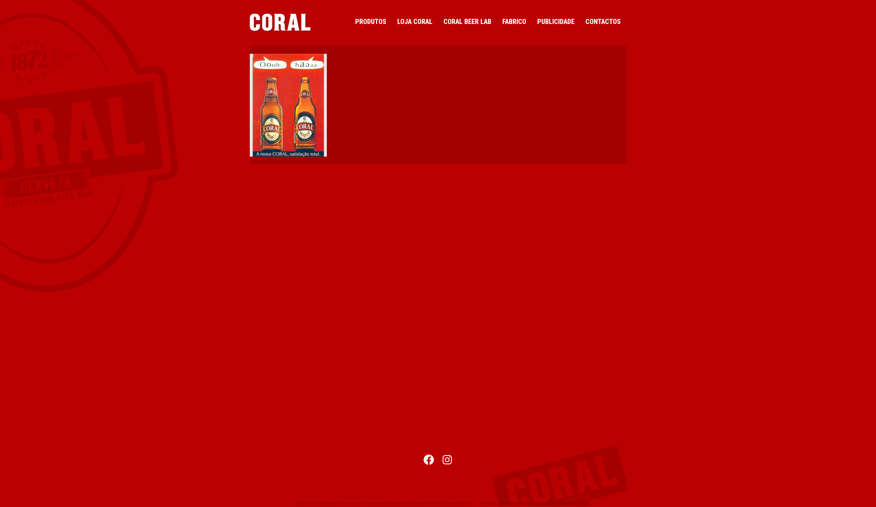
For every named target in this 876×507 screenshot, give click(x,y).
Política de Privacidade (505, 503)
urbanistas (569, 503)
